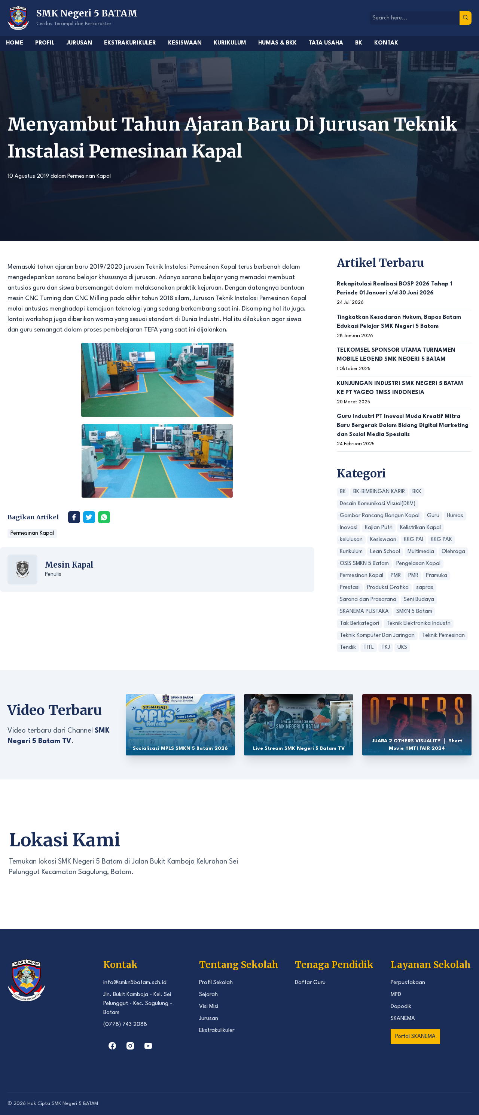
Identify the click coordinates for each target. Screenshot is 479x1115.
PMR (396, 575)
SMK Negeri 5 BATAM (75, 1103)
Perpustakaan (408, 983)
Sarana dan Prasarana (368, 599)
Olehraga (453, 552)
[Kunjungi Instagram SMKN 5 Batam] (130, 1046)
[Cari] (466, 18)
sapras (424, 587)
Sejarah (208, 995)
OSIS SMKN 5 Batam (364, 563)
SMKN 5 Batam (414, 611)
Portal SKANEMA (415, 1036)
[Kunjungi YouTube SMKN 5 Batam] (148, 1046)
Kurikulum (230, 43)
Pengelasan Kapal (418, 563)
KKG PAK (441, 540)
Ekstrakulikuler (216, 1030)
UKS (402, 647)
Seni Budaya (419, 599)
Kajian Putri (379, 528)
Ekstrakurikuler (130, 43)
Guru (433, 516)
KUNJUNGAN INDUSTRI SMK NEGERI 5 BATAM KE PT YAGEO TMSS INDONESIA (400, 388)
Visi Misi (208, 1006)
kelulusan (351, 540)
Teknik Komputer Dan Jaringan (377, 635)
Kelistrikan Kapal (420, 528)
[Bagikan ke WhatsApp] (104, 517)
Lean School (385, 552)
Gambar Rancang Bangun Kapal (379, 516)
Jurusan (79, 43)
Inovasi (348, 528)
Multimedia (421, 552)
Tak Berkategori (359, 623)
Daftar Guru (310, 983)
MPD (396, 995)
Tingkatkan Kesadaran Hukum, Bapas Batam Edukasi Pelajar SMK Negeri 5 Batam (399, 322)
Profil (45, 43)
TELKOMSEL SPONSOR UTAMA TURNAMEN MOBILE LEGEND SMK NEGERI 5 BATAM (396, 355)
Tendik (348, 647)
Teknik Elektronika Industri (419, 623)
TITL (368, 647)
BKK (416, 492)
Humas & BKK (277, 43)
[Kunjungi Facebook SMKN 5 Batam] (112, 1046)
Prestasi (350, 587)
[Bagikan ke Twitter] (89, 517)
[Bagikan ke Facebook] (74, 517)
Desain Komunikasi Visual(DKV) (377, 504)
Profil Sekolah (216, 983)
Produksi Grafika (388, 587)
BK (358, 43)
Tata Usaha (326, 43)
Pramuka (436, 575)
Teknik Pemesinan (443, 635)
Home (14, 43)
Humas (455, 516)
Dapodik (401, 1006)
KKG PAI (413, 540)
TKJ (385, 647)
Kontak (386, 43)
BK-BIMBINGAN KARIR (379, 492)
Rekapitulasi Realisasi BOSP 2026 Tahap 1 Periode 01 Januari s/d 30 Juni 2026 (394, 288)
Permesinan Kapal (89, 176)
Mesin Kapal (69, 564)
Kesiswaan (185, 43)
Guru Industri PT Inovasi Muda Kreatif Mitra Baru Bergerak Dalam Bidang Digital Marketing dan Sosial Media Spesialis (403, 425)
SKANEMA (403, 1018)
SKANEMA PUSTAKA (364, 611)
